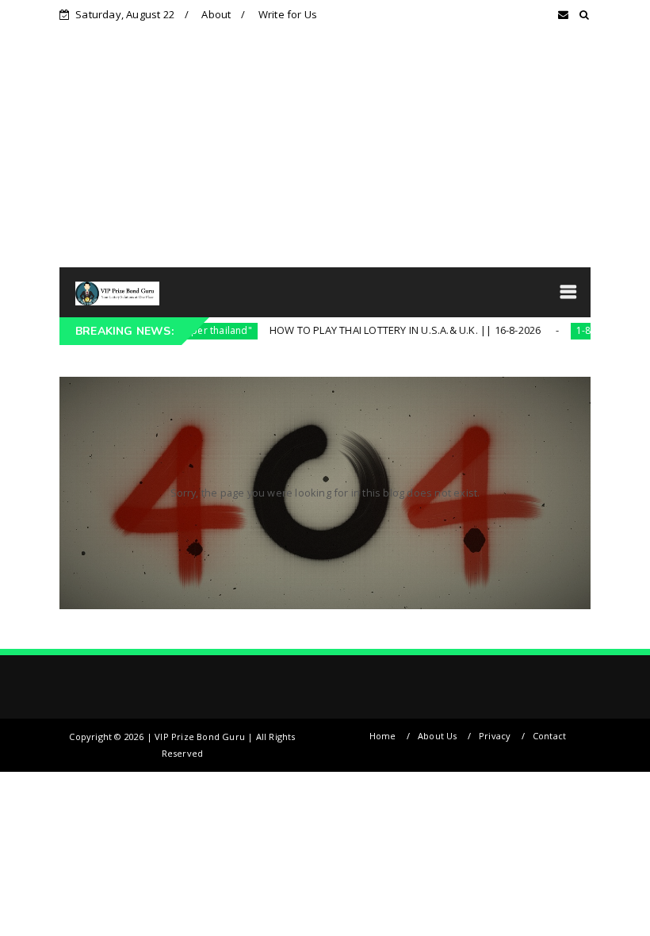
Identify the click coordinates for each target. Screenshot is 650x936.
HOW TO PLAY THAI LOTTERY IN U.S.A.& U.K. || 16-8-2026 (378, 330)
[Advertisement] (325, 148)
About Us (437, 735)
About (216, 14)
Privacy (494, 735)
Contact (549, 735)
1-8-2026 (570, 330)
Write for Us (287, 14)
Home (382, 735)
